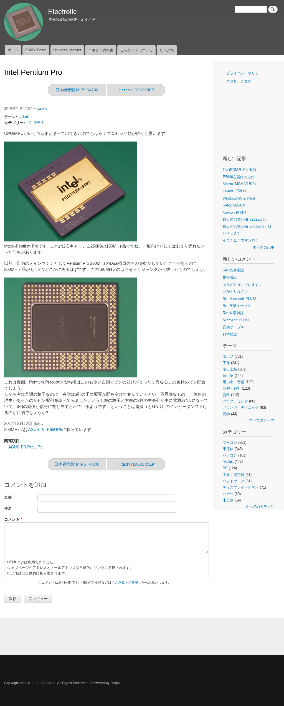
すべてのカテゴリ (259, 507)
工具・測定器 (233, 475)
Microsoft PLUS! (236, 320)
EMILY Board (35, 49)
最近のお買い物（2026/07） (245, 219)
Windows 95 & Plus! (239, 198)
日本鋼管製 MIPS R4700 (76, 90)
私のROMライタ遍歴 (239, 170)
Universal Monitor (67, 49)
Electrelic (62, 11)
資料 (226, 395)
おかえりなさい (235, 291)
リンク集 (166, 49)
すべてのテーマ (261, 420)
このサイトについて (136, 49)
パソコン (230, 455)
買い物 (228, 376)
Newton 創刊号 (235, 212)
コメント (12, 519)
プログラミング (235, 401)
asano (42, 108)
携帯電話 (230, 277)
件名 (8, 508)
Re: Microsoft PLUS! (239, 299)
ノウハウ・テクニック (241, 407)
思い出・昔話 (233, 382)
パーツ (228, 494)
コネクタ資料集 (100, 49)
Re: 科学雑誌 (233, 313)
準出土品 (230, 369)
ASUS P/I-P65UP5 (45, 429)
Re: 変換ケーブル (237, 306)
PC (28, 122)
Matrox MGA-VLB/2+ (240, 184)
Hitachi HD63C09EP (136, 90)
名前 (8, 497)
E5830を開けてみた (239, 177)
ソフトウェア (233, 481)
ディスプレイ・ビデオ (241, 487)
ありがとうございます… (242, 285)
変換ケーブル (233, 327)
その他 (228, 462)
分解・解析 (232, 388)
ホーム (12, 49)
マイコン (230, 442)
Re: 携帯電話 (233, 270)
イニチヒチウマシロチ (241, 240)
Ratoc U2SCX (234, 205)
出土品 (24, 116)
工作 (226, 363)
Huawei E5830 (234, 191)
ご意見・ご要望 (126, 582)
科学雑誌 (230, 334)
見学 (226, 414)
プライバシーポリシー (244, 73)
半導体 (39, 122)
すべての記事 (263, 247)
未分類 (228, 500)
